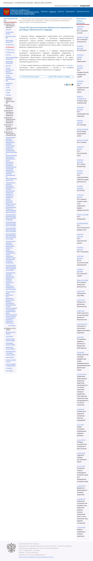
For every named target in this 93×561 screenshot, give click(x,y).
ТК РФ (8, 87)
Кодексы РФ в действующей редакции (10, 25)
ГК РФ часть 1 (10, 44)
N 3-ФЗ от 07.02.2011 (82, 140)
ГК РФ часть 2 (10, 47)
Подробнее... (12, 325)
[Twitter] (69, 84)
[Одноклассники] (71, 84)
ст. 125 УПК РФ (81, 453)
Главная (44, 11)
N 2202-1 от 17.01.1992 (82, 214)
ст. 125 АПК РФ (81, 527)
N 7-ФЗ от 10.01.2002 (82, 129)
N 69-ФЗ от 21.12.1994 (82, 37)
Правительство (82, 11)
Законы (61, 11)
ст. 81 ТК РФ (80, 337)
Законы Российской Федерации (9, 106)
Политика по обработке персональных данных (36, 557)
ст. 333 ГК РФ (80, 291)
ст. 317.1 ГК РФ (81, 300)
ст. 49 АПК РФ (81, 499)
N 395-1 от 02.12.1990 (82, 280)
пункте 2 (70, 65)
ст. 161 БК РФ (80, 409)
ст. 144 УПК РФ (81, 440)
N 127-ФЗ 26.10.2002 (82, 223)
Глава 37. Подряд (24, 22)
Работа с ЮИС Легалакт (43, 2)
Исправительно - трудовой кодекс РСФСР (11, 353)
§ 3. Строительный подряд (39, 22)
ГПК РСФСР (9, 336)
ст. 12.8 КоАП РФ (81, 374)
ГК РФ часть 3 (10, 49)
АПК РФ (8, 29)
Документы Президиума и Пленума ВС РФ (11, 133)
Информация (8, 2)
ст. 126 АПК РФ (81, 486)
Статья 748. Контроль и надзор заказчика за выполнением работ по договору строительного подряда (60, 77)
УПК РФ (8, 95)
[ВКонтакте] (67, 84)
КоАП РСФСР (10, 357)
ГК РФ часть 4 (10, 52)
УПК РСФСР (9, 370)
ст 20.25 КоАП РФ (82, 324)
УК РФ (8, 92)
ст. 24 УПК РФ (81, 466)
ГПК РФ (8, 55)
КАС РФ (8, 65)
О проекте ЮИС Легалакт (23, 2)
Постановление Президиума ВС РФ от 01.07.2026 (11, 223)
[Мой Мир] (72, 84)
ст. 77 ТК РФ (80, 424)
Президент (70, 11)
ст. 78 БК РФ (80, 352)
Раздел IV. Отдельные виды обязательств (56, 20)
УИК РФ (8, 90)
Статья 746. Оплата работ (29, 77)
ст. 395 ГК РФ (80, 311)
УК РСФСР (9, 368)
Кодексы (52, 11)
